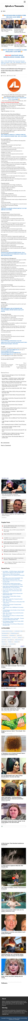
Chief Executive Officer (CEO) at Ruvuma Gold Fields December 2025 (12, 594)
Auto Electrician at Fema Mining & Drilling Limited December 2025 (13, 624)
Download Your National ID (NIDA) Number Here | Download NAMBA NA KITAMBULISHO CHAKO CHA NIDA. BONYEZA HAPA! (13, 254)
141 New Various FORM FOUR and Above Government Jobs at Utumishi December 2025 (14, 408)
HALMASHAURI (4, 633)
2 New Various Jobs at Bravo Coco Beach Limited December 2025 (13, 616)
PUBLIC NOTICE (18, 639)
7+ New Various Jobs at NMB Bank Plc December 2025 (13, 608)
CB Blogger (17, 1019)
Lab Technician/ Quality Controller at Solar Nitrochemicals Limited (11, 427)
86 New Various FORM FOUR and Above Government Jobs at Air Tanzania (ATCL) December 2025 (14, 382)
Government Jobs (18, 631)
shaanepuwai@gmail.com (13, 349)
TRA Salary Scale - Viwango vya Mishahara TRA (14, 554)
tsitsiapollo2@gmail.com (7, 354)
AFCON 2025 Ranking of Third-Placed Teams (12, 589)
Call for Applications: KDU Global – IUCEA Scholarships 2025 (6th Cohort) (13, 542)
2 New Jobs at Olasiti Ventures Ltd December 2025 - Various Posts (14, 602)
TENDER (9, 641)
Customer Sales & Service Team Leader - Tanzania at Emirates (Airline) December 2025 (13, 619)
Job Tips (13, 637)
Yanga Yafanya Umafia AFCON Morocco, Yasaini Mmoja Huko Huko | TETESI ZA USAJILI (13, 587)
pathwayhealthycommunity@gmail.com (11, 352)
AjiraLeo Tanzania (12, 1018)
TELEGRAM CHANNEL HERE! (16, 57)
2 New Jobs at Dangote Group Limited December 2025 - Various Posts (13, 613)
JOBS (11, 62)
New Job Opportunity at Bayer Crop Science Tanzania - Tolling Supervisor (13, 559)
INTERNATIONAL (14, 633)
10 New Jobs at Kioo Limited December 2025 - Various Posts (12, 591)
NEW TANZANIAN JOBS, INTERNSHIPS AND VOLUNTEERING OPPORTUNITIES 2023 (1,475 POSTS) (12, 310)
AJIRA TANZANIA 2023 (9, 61)
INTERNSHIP (4, 635)
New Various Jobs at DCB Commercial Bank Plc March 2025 (14, 530)
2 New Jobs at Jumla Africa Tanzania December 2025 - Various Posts (12, 599)
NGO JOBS (9, 639)
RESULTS (3, 641)
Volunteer (11, 644)
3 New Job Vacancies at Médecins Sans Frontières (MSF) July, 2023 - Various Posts (21, 366)
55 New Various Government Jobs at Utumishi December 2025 (12, 581)
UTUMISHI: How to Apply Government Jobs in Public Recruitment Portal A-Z (14, 538)
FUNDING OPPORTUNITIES (7, 631)
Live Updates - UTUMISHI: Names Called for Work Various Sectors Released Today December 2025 (13, 379)
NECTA (3, 639)
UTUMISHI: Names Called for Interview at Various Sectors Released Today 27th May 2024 (13, 434)
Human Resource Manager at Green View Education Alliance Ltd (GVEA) (7, 365)
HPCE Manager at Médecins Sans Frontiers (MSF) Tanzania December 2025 (13, 622)
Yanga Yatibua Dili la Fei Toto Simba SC (12, 533)
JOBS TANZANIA (17, 62)
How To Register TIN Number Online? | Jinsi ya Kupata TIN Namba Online (14, 563)
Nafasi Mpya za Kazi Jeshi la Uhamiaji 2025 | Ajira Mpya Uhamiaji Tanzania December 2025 (14, 385)
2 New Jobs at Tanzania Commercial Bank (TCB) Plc (14, 546)
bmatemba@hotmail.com (7, 351)
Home (2, 61)
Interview (11, 635)
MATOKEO (20, 637)
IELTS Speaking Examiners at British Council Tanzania (14, 424)
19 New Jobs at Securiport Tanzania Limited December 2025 (12, 605)
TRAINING (16, 641)
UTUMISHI (4, 644)
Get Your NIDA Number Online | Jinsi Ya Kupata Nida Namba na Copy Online (14, 526)
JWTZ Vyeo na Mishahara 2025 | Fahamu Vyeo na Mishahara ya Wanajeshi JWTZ (15, 550)
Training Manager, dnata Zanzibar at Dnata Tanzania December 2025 (13, 610)
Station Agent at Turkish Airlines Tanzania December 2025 (12, 597)
